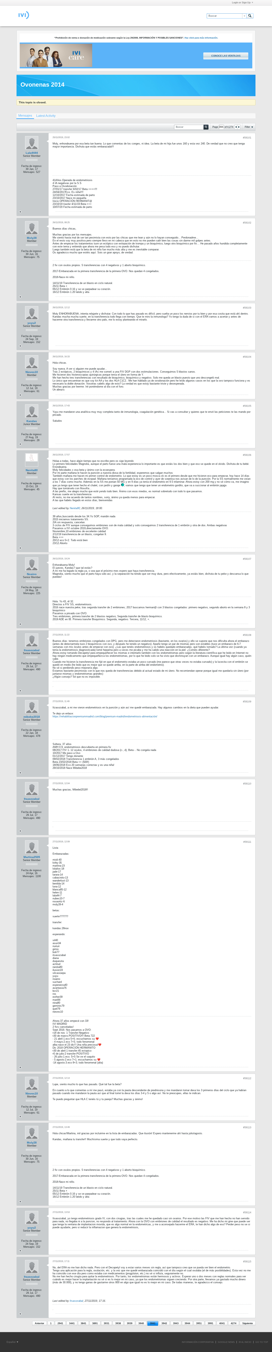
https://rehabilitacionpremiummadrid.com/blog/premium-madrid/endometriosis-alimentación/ (105, 716)
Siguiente (247, 1323)
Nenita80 (32, 470)
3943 (176, 1323)
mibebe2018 (31, 716)
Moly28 (32, 237)
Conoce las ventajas (226, 55)
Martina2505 (31, 857)
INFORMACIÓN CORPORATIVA (198, 1342)
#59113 (247, 1127)
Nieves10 (31, 372)
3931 (106, 1323)
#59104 (247, 356)
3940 (141, 1323)
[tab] (25, 116)
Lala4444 (32, 152)
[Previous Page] (236, 127)
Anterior (39, 1323)
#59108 (247, 635)
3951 (199, 1323)
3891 (95, 1323)
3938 (118, 1323)
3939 (129, 1323)
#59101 (247, 137)
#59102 (247, 222)
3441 (72, 1323)
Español (11, 1342)
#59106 (247, 455)
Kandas (31, 421)
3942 (164, 1323)
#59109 (247, 701)
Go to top (261, 1342)
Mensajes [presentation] (25, 115)
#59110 (247, 783)
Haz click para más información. (201, 38)
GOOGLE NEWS (226, 1342)
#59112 (247, 1078)
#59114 (247, 1212)
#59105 (247, 406)
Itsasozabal (31, 650)
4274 (233, 1323)
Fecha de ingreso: (31, 166)
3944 (187, 1323)
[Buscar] (249, 15)
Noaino (32, 574)
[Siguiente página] (238, 127)
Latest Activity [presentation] (46, 115)
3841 (83, 1323)
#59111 (247, 842)
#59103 (247, 307)
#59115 (247, 1261)
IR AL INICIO (245, 1342)
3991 (210, 1323)
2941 (60, 1323)
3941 (153, 1323)
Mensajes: (29, 171)
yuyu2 (31, 322)
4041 (222, 1323)
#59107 (247, 559)
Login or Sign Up (241, 2)
